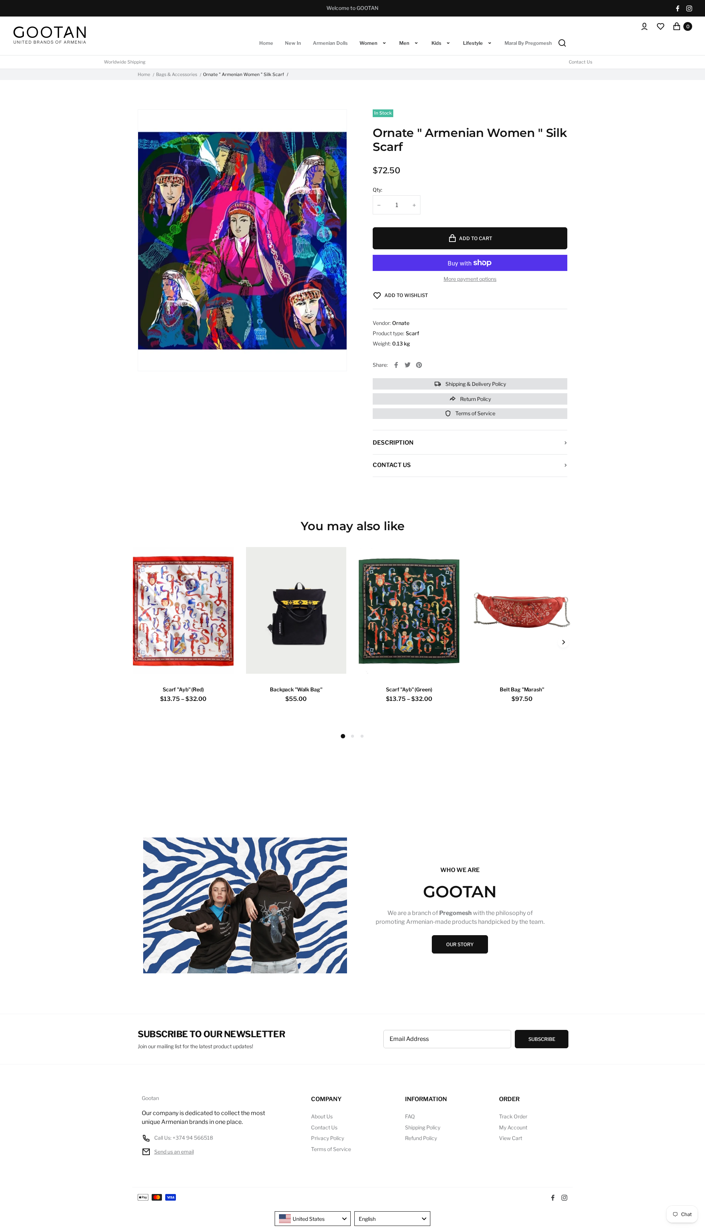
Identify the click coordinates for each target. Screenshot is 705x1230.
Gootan (150, 1098)
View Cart (510, 1138)
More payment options (470, 279)
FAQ (410, 1116)
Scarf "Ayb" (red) (183, 689)
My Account (513, 1127)
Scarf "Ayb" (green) (409, 689)
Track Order (513, 1116)
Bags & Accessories (176, 74)
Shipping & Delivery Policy (475, 384)
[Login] (644, 26)
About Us (322, 1116)
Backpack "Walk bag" (296, 689)
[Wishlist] (660, 26)
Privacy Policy (327, 1138)
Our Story (460, 944)
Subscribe (541, 1039)
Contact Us (580, 62)
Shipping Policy (422, 1127)
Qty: (377, 190)
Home (144, 74)
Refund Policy (421, 1138)
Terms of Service (474, 413)
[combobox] (313, 1218)
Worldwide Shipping (124, 62)
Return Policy (475, 399)
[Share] (396, 365)
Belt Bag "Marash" (522, 689)
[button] (352, 736)
